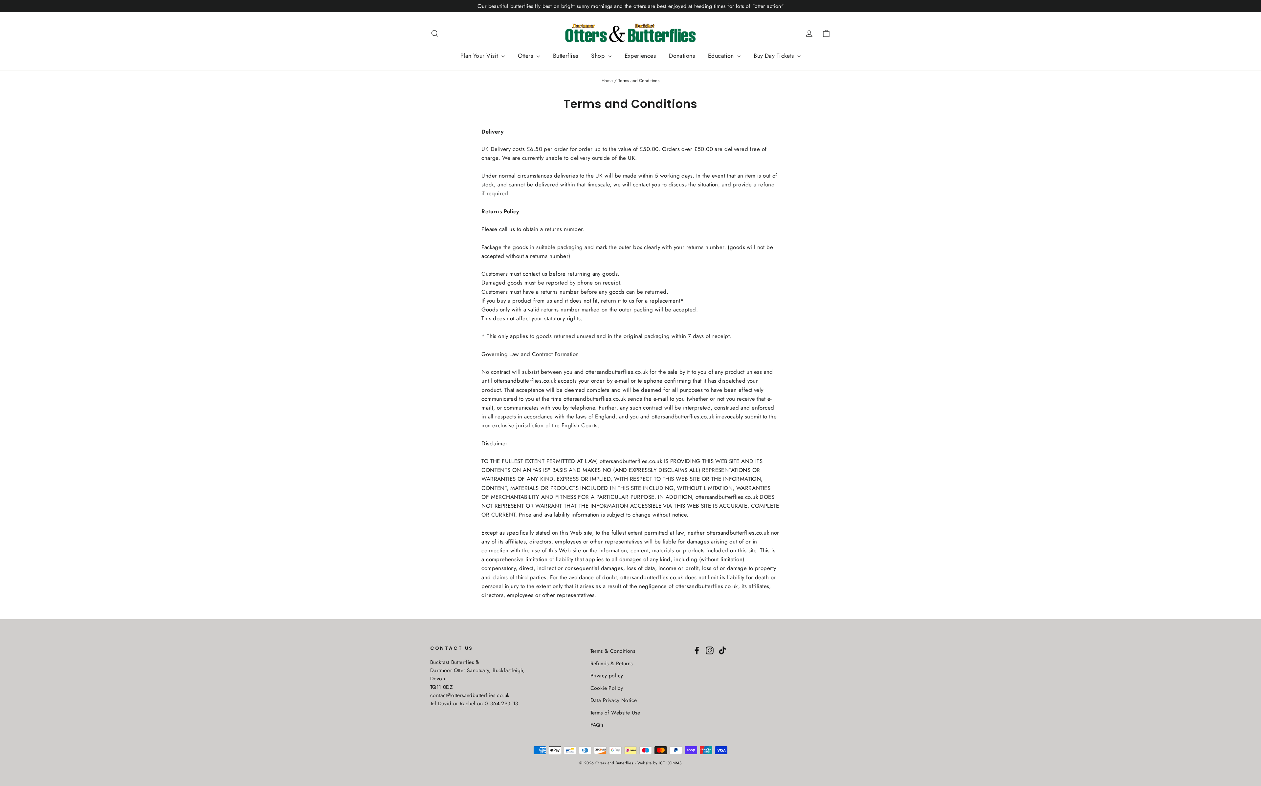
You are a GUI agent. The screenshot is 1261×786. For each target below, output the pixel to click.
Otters (526, 56)
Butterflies (565, 56)
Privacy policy (606, 675)
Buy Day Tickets (775, 56)
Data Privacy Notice (613, 700)
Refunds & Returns (611, 663)
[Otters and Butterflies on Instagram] (710, 650)
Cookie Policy (606, 688)
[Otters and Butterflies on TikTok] (722, 650)
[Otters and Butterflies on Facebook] (697, 650)
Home (607, 80)
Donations (682, 56)
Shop (598, 56)
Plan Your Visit (480, 56)
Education (722, 56)
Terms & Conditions (612, 651)
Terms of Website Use (615, 712)
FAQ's (597, 725)
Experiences (640, 56)
